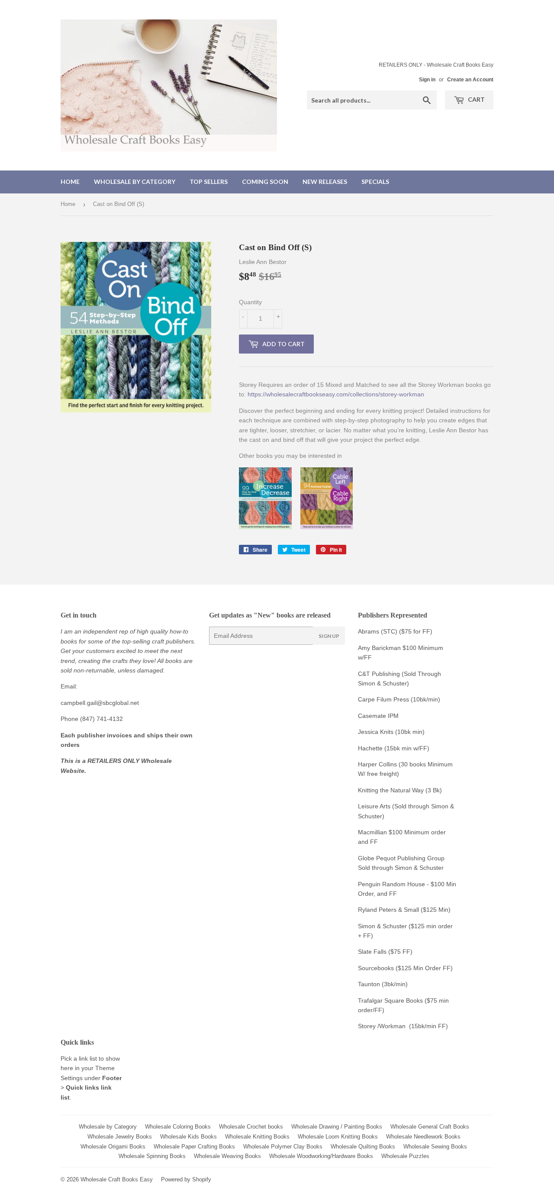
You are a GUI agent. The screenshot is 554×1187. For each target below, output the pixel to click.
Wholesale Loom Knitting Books (338, 1136)
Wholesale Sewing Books (435, 1146)
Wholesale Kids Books (188, 1136)
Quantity (250, 302)
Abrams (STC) (377, 631)
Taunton (369, 984)
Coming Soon (265, 181)
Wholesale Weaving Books (227, 1156)
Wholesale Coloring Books (178, 1126)
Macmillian (372, 832)
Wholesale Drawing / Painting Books (336, 1126)
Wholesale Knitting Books (257, 1136)
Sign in (427, 80)
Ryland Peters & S (383, 909)
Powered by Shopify (186, 1179)
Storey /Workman (382, 1026)
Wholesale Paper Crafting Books (194, 1146)
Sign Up (329, 636)
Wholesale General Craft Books (429, 1126)
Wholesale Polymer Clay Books (282, 1146)
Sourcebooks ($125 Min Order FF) (405, 968)
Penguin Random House (391, 884)
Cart (476, 99)
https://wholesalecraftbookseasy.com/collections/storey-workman (336, 394)
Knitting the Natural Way (391, 790)
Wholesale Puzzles (405, 1156)
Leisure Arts (375, 806)
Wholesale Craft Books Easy (117, 1179)
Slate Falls (372, 951)
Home (70, 181)
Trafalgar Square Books (390, 1000)
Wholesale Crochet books (251, 1126)
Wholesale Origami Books (113, 1146)
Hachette (370, 748)
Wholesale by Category (134, 181)
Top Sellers (209, 181)
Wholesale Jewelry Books (119, 1136)
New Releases (325, 181)
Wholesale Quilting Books (363, 1146)
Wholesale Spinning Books (152, 1156)
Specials (375, 181)
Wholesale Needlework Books (423, 1136)
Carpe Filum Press (383, 699)
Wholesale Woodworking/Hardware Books (321, 1156)
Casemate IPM (378, 715)
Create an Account (470, 80)
